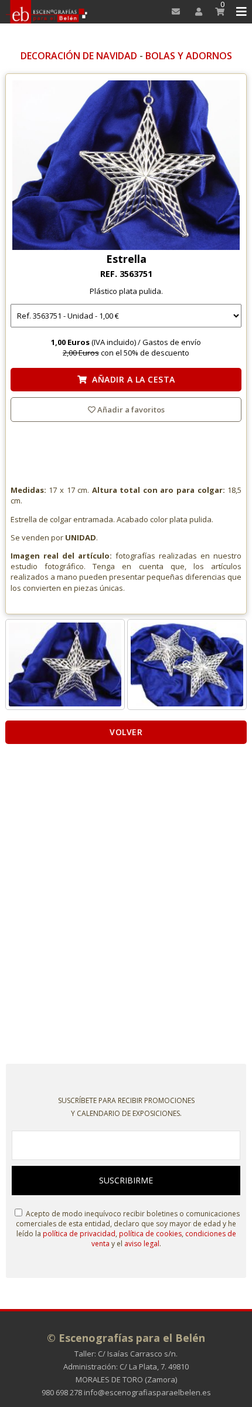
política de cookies (150, 1234)
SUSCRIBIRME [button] (126, 1180)
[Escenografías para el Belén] (47, 11)
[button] (239, 11)
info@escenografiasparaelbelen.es (147, 1392)
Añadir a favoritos (130, 409)
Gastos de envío (171, 342)
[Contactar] (172, 11)
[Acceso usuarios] (195, 11)
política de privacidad (79, 1234)
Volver (126, 732)
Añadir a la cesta (131, 379)
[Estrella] (126, 166)
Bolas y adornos (188, 55)
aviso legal (141, 1244)
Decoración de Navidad (79, 55)
